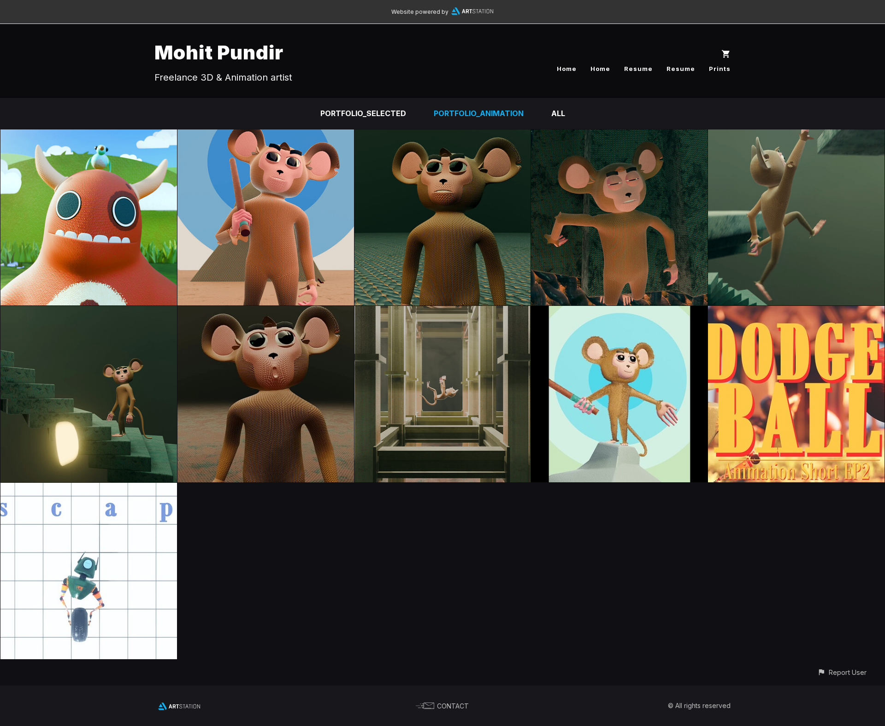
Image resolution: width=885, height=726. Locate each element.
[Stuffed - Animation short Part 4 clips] (265, 312)
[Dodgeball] (796, 312)
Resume (638, 68)
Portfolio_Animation (479, 113)
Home (567, 68)
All (558, 113)
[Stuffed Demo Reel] (619, 312)
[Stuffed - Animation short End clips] (265, 136)
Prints (720, 68)
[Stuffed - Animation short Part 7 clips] (619, 136)
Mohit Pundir (218, 52)
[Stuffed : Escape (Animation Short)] (442, 312)
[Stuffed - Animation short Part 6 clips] (796, 136)
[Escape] (88, 489)
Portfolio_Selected (363, 113)
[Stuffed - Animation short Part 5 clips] (88, 312)
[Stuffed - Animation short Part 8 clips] (442, 136)
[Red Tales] (88, 136)
